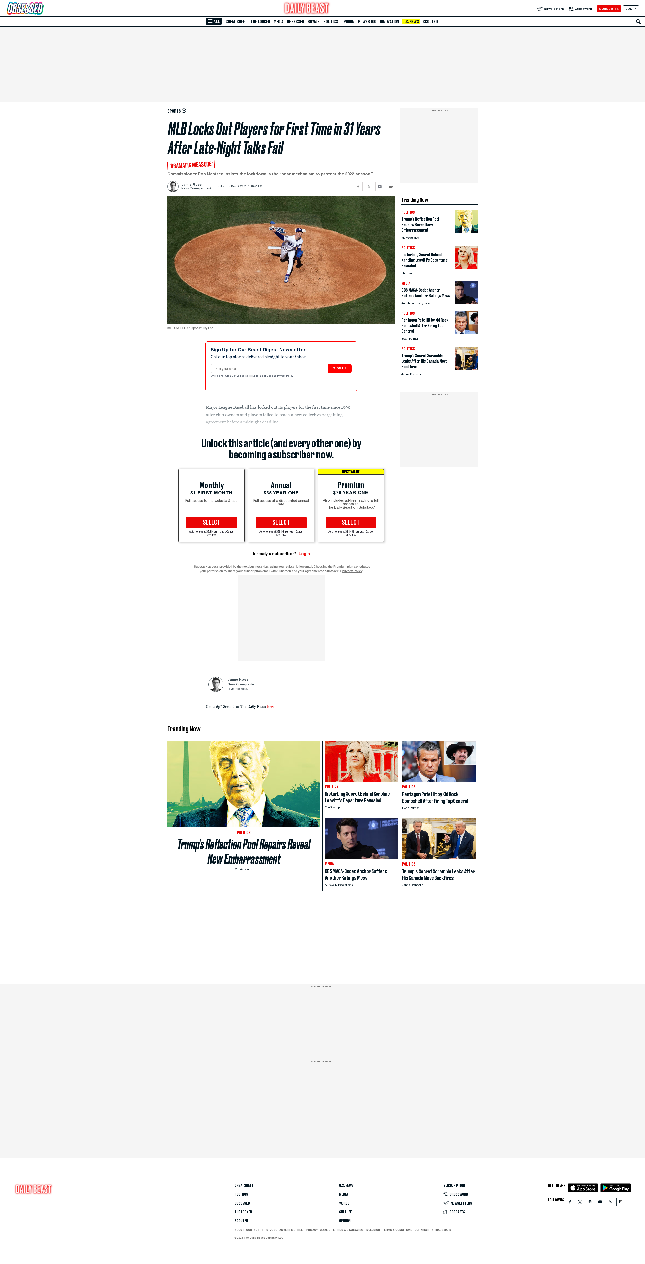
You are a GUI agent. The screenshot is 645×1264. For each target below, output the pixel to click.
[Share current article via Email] (379, 186)
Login (304, 553)
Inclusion (373, 1230)
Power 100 (367, 21)
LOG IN (631, 9)
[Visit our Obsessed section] (41, 8)
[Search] (638, 21)
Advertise (287, 1230)
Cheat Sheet (236, 21)
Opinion (347, 21)
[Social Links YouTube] (600, 1203)
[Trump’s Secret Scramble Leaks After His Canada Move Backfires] (466, 368)
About (239, 1230)
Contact (253, 1230)
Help (300, 1230)
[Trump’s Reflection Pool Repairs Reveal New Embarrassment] (466, 231)
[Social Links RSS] (610, 1203)
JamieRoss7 (240, 689)
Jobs (273, 1230)
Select (211, 522)
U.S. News (410, 21)
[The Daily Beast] (307, 8)
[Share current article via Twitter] (369, 186)
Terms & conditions (397, 1230)
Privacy (312, 1230)
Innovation (389, 21)
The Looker (260, 21)
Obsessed (295, 21)
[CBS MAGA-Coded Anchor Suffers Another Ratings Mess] (466, 303)
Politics (330, 21)
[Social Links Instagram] (590, 1203)
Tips (265, 1230)
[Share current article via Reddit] (390, 186)
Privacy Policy (285, 376)
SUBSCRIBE (609, 9)
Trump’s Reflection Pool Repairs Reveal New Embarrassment (243, 851)
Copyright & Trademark (433, 1230)
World (344, 1203)
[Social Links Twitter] (580, 1203)
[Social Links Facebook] (570, 1203)
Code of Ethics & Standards (342, 1230)
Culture (345, 1212)
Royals (314, 21)
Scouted (430, 21)
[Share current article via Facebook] (358, 186)
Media (278, 21)
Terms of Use (264, 376)
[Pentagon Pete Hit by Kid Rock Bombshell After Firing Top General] (466, 332)
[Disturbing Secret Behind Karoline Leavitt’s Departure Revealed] (466, 267)
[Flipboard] (620, 1203)
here (270, 706)
